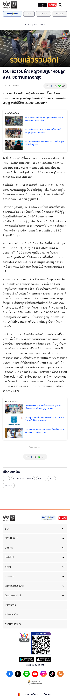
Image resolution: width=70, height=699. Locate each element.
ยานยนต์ (59, 13)
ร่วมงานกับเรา (32, 694)
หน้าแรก (28, 24)
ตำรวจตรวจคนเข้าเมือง (23, 478)
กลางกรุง (9, 485)
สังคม (43, 24)
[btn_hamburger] (66, 5)
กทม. (52, 478)
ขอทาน (41, 478)
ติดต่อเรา (48, 694)
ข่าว (29, 13)
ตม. (6, 478)
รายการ (43, 13)
